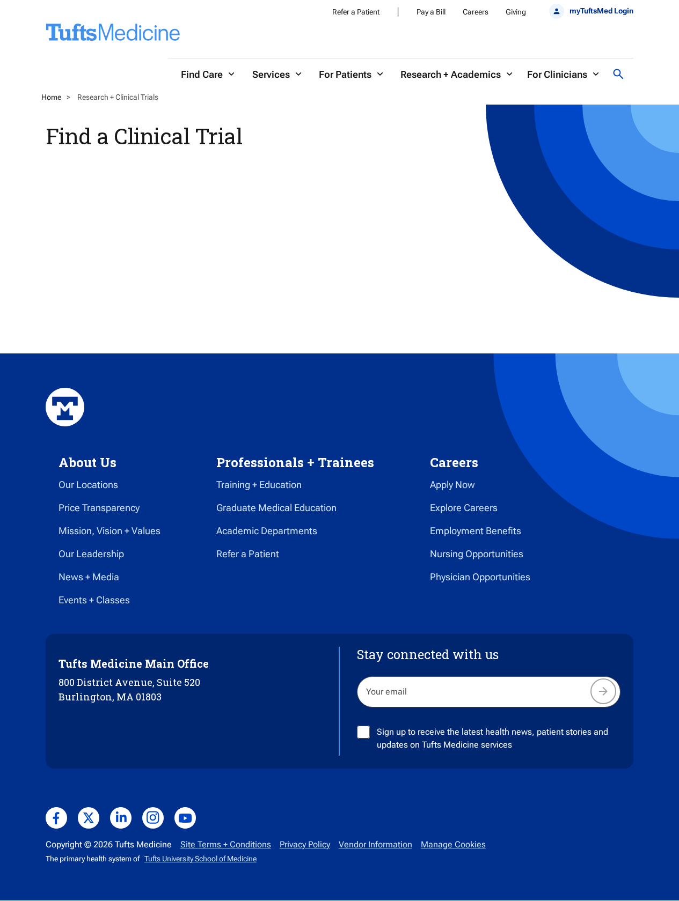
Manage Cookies (453, 844)
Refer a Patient (355, 12)
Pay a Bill (431, 12)
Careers (475, 12)
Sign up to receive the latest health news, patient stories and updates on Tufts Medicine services (492, 738)
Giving (516, 12)
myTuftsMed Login (601, 10)
